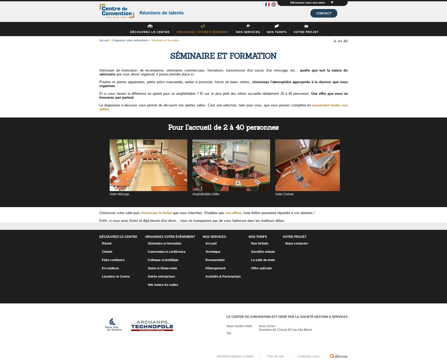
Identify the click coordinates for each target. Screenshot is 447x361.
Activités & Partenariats (223, 276)
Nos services (248, 32)
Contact (323, 13)
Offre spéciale (261, 268)
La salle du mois (263, 260)
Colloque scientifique (163, 260)
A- (335, 41)
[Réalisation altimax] (339, 356)
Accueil (103, 40)
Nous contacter (296, 243)
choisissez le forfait (156, 213)
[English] (273, 5)
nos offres (233, 213)
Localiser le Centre (116, 276)
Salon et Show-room (162, 268)
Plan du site (275, 356)
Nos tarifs (277, 32)
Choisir (107, 252)
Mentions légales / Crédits (235, 356)
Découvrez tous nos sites (308, 2)
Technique (212, 252)
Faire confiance (113, 260)
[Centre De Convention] (116, 11)
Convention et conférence (167, 252)
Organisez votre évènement (203, 32)
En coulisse (110, 268)
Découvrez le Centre (150, 32)
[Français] (267, 5)
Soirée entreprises (161, 276)
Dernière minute (263, 252)
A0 (346, 41)
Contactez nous (308, 356)
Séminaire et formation (164, 243)
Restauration (215, 260)
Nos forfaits (260, 243)
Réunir (107, 243)
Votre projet (306, 32)
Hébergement (215, 268)
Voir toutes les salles (163, 285)
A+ (340, 41)
